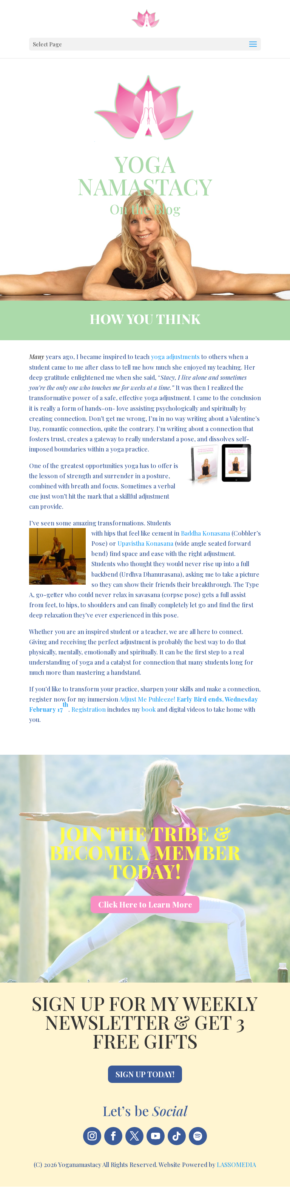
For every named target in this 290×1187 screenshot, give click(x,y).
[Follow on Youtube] (156, 1136)
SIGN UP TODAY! (145, 1074)
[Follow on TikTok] (177, 1136)
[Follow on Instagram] (92, 1136)
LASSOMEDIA (236, 1165)
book (149, 709)
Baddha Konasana (205, 533)
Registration (88, 709)
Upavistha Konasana (145, 543)
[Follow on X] (134, 1136)
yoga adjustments (175, 357)
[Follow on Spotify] (198, 1136)
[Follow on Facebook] (113, 1136)
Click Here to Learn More (145, 904)
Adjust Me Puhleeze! (148, 699)
